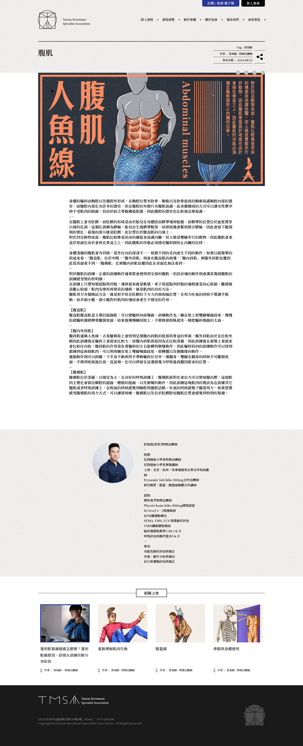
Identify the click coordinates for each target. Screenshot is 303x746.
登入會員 (253, 3)
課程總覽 (168, 19)
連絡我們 (233, 19)
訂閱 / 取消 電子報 (220, 3)
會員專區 (254, 19)
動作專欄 (190, 19)
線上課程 (147, 19)
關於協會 (211, 19)
